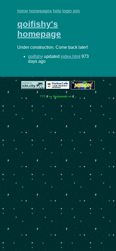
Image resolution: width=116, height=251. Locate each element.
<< (50, 96)
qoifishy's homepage (39, 29)
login (67, 11)
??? (43, 96)
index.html (70, 56)
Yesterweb (60, 96)
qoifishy (35, 56)
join (76, 11)
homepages (40, 11)
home (22, 11)
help (57, 11)
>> (69, 96)
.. (75, 96)
